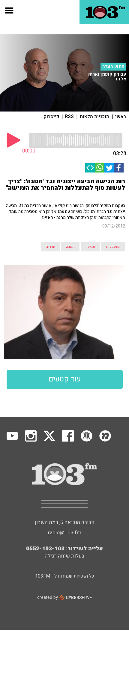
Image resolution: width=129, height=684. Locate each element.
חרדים (50, 246)
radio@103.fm (64, 532)
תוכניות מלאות (94, 116)
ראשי (120, 116)
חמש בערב (113, 66)
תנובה (70, 246)
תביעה (90, 246)
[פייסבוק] (119, 167)
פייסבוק (51, 116)
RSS (69, 116)
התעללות (113, 246)
